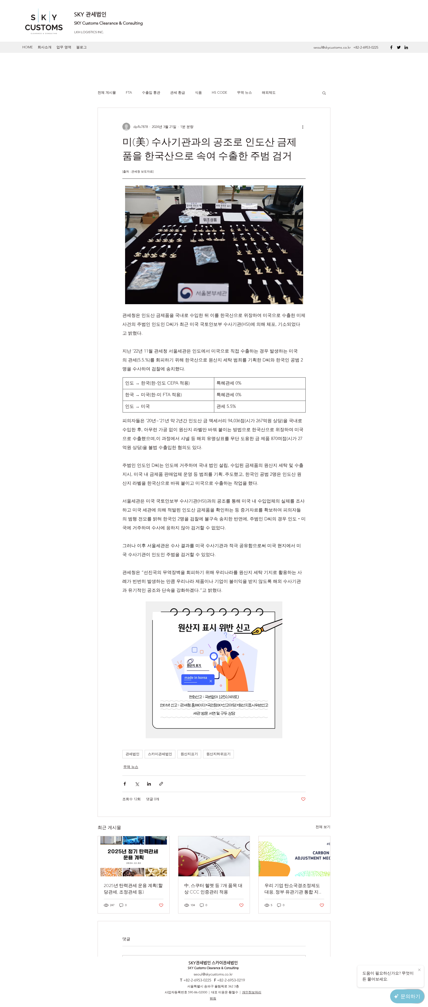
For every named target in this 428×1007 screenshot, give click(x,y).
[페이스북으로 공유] (124, 783)
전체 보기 (323, 827)
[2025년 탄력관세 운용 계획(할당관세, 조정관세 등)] (133, 856)
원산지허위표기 (218, 754)
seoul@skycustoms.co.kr (332, 47)
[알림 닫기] (419, 970)
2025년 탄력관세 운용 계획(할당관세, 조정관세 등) (133, 888)
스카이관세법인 (160, 754)
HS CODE (219, 92)
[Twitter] (398, 47)
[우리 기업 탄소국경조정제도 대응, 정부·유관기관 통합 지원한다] (294, 856)
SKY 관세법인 (90, 14)
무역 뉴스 (244, 92)
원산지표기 (189, 754)
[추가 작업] (303, 127)
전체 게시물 (107, 92)
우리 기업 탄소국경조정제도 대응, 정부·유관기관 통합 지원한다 (294, 888)
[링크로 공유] (161, 783)
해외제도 (269, 92)
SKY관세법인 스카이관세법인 (213, 962)
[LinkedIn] (406, 47)
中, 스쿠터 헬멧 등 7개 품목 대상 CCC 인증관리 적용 (213, 888)
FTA (129, 92)
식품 (198, 92)
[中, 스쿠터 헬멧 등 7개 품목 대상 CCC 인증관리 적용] (214, 856)
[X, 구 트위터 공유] (136, 783)
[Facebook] (391, 47)
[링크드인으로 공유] (149, 783)
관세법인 (132, 754)
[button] (324, 93)
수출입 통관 (151, 92)
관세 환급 (177, 92)
